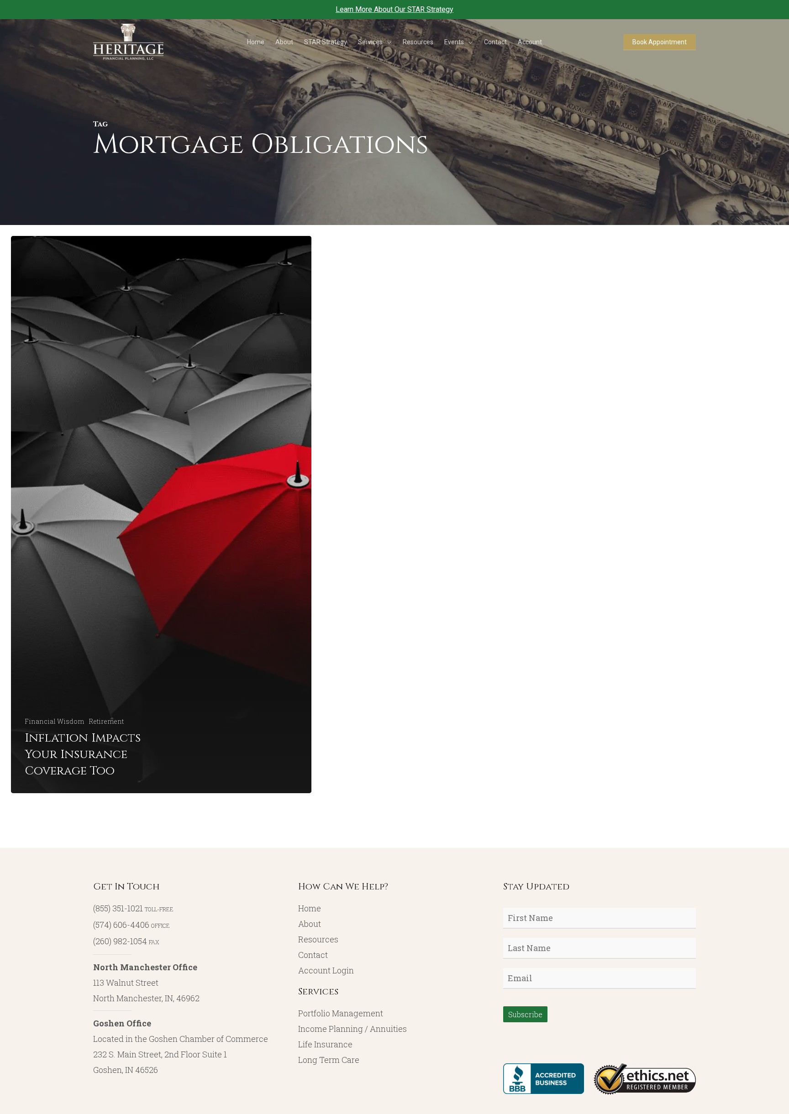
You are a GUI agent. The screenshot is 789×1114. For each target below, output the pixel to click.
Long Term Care (328, 1059)
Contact (313, 954)
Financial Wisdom (54, 721)
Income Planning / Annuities (352, 1028)
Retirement (106, 721)
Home (309, 908)
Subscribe (525, 1014)
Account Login (326, 970)
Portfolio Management (340, 1013)
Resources (318, 939)
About (309, 923)
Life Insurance (325, 1044)
